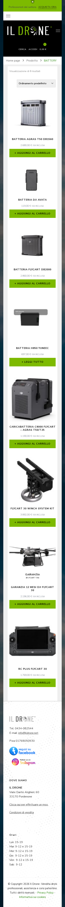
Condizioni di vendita (21, 812)
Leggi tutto (34, 362)
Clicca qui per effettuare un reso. (28, 805)
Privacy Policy (45, 892)
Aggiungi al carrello (33, 153)
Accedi (33, 49)
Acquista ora (47, 7)
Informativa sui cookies (32, 897)
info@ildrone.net (28, 733)
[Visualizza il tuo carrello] (43, 46)
